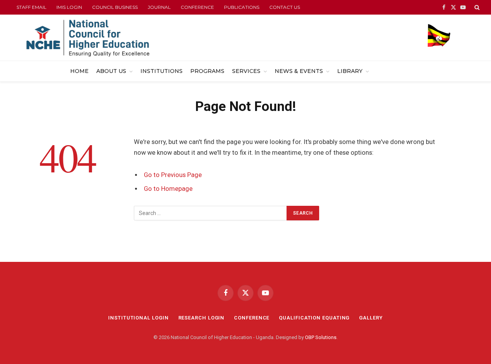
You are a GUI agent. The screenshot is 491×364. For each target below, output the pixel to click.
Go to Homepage (168, 188)
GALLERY (370, 318)
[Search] (476, 7)
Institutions (161, 71)
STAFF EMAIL (31, 7)
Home (79, 71)
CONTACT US (284, 7)
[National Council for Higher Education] (87, 38)
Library (349, 71)
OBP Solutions (320, 337)
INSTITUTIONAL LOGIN (138, 318)
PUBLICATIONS (241, 7)
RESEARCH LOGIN (201, 318)
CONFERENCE (197, 7)
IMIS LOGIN (69, 7)
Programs (207, 71)
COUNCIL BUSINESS (115, 7)
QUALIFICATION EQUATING (314, 318)
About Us (111, 71)
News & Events (299, 71)
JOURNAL (159, 7)
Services (246, 71)
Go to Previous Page (173, 175)
